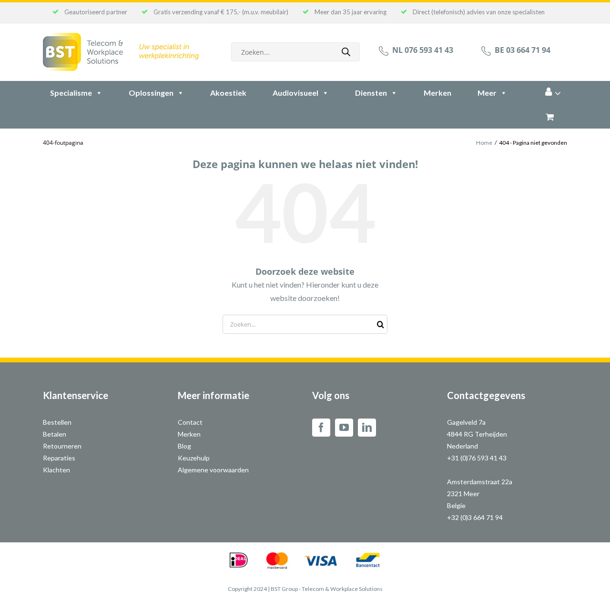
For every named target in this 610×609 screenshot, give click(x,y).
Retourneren (62, 446)
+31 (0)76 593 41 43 (477, 458)
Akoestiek (228, 92)
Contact (190, 422)
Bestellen (57, 422)
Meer (487, 92)
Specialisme (71, 92)
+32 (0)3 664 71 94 (475, 517)
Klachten (56, 470)
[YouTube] (344, 428)
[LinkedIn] (367, 428)
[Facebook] (321, 428)
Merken (437, 92)
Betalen (54, 434)
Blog (184, 446)
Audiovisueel (295, 92)
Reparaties (59, 458)
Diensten (371, 92)
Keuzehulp (194, 458)
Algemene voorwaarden (213, 470)
